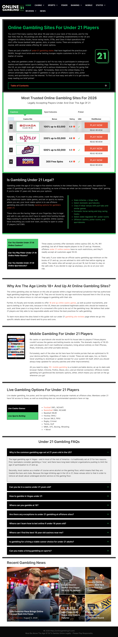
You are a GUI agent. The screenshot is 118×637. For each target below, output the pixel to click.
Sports (51, 5)
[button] (59, 452)
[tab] (25, 111)
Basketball (48, 410)
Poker (64, 5)
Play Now (96, 125)
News (43, 11)
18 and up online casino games (62, 303)
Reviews (30, 11)
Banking (75, 5)
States (99, 5)
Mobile (88, 5)
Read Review (96, 130)
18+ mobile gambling (58, 367)
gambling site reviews (74, 316)
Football (47, 407)
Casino (38, 5)
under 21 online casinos (60, 249)
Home (28, 5)
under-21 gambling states (43, 50)
